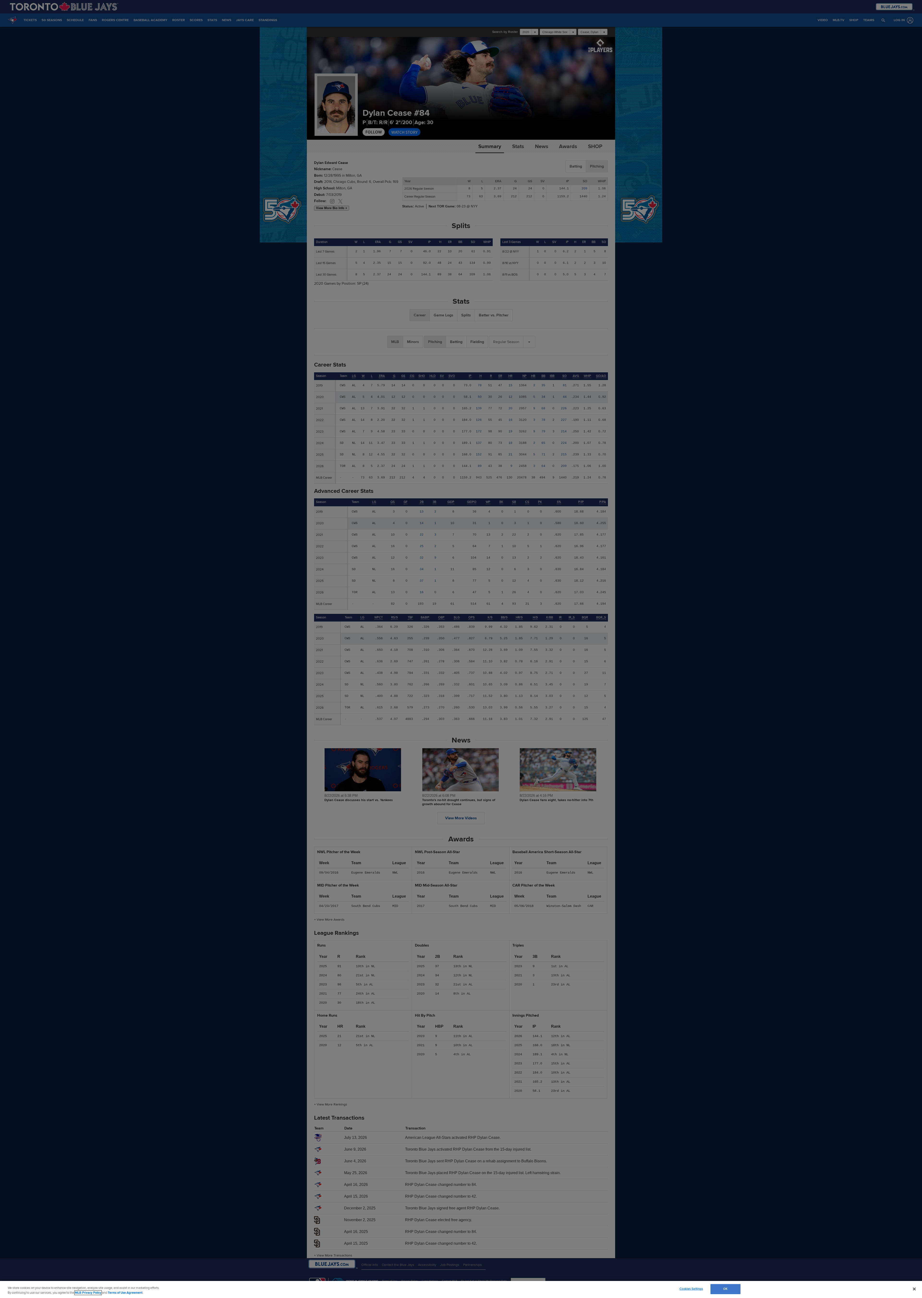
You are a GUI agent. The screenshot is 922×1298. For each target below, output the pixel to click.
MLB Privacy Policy (88, 1293)
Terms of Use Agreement (125, 1293)
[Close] (914, 1289)
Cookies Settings (691, 1289)
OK (725, 1289)
